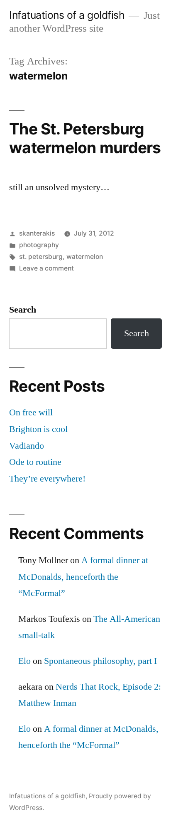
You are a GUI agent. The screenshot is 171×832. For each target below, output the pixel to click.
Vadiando (26, 446)
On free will (31, 412)
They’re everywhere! (47, 478)
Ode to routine (35, 462)
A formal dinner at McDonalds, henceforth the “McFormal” (83, 576)
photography (39, 245)
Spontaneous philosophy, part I (100, 661)
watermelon (84, 257)
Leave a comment (46, 268)
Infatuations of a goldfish (67, 15)
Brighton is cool (38, 429)
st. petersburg (41, 257)
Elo (24, 661)
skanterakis (37, 233)
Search (22, 309)
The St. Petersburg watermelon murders (85, 138)
